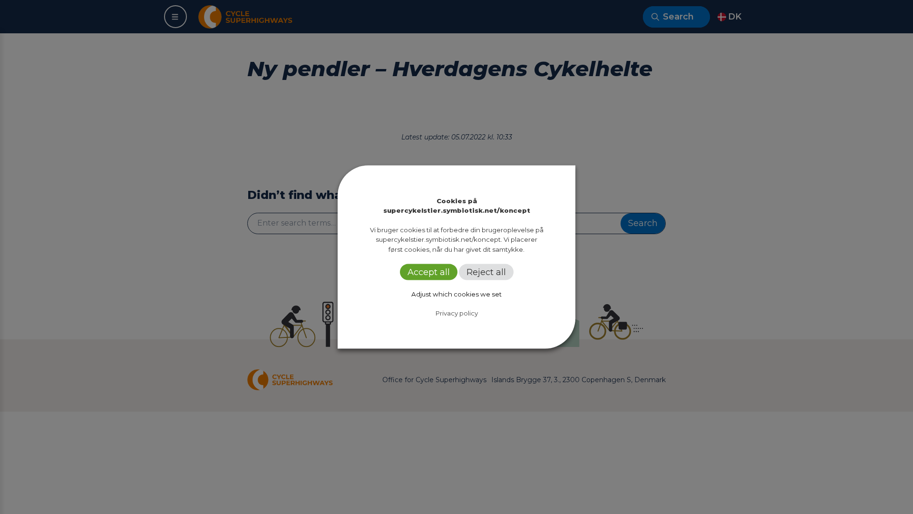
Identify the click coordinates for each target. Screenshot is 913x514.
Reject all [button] (486, 272)
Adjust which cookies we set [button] (456, 293)
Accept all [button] (429, 272)
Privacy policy (457, 312)
